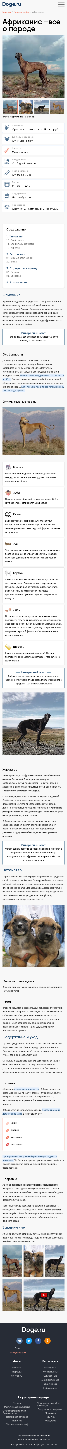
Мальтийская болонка (17, 1407)
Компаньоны (50, 1371)
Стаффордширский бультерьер (14, 1411)
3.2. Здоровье (13, 275)
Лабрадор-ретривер (50, 1409)
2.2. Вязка (11, 261)
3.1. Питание (12, 271)
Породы (17, 1371)
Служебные (50, 1375)
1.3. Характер (13, 247)
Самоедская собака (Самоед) (49, 1404)
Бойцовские (50, 1387)
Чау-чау (50, 1417)
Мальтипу (50, 1413)
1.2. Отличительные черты (20, 243)
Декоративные (50, 1379)
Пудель (17, 1403)
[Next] (61, 67)
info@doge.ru (18, 1352)
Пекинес (17, 1420)
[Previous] (6, 67)
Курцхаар (50, 1420)
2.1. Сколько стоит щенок (19, 257)
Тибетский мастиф (17, 1424)
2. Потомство (15, 254)
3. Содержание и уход (21, 268)
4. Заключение (16, 282)
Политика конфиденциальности (33, 1439)
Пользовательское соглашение (33, 1435)
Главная (16, 1367)
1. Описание (14, 236)
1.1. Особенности (15, 240)
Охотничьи (50, 1383)
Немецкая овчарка (17, 1417)
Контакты (16, 1375)
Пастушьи (50, 1367)
